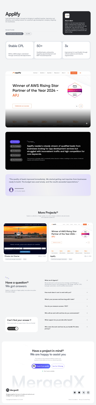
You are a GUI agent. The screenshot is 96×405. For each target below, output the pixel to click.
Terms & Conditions (73, 399)
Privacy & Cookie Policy (84, 399)
